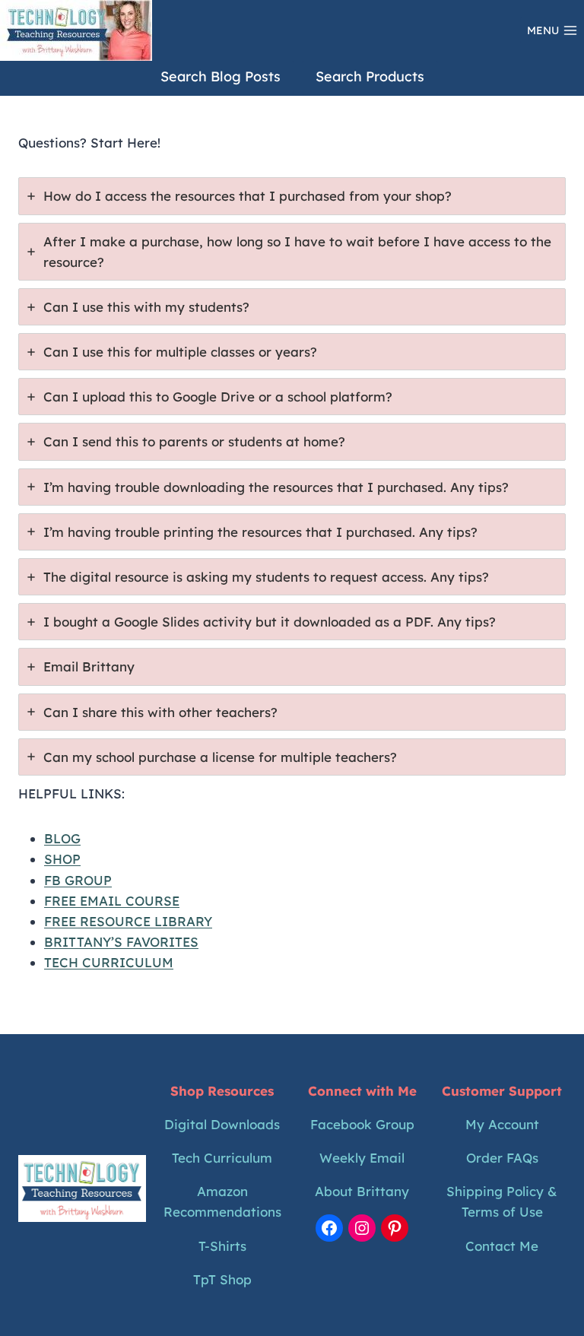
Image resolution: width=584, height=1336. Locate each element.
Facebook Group (362, 1124)
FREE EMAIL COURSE (111, 901)
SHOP (62, 859)
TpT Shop (222, 1279)
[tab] (292, 195)
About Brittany (362, 1191)
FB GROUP (78, 880)
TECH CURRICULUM (108, 962)
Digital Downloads (222, 1124)
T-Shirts (222, 1246)
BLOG (62, 838)
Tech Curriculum (222, 1158)
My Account (502, 1124)
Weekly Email (362, 1158)
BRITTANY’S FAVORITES (121, 942)
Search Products (370, 76)
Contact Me (501, 1246)
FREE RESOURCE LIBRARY (128, 921)
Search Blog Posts (220, 76)
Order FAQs (502, 1158)
